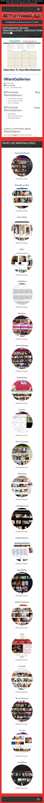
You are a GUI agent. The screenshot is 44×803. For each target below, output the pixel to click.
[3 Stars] (7, 87)
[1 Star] (4, 87)
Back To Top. (35, 147)
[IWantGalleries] (22, 54)
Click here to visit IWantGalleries (22, 69)
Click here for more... (22, 179)
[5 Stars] (9, 87)
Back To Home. (36, 37)
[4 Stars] (8, 87)
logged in (16, 135)
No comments (10, 85)
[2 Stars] (5, 87)
